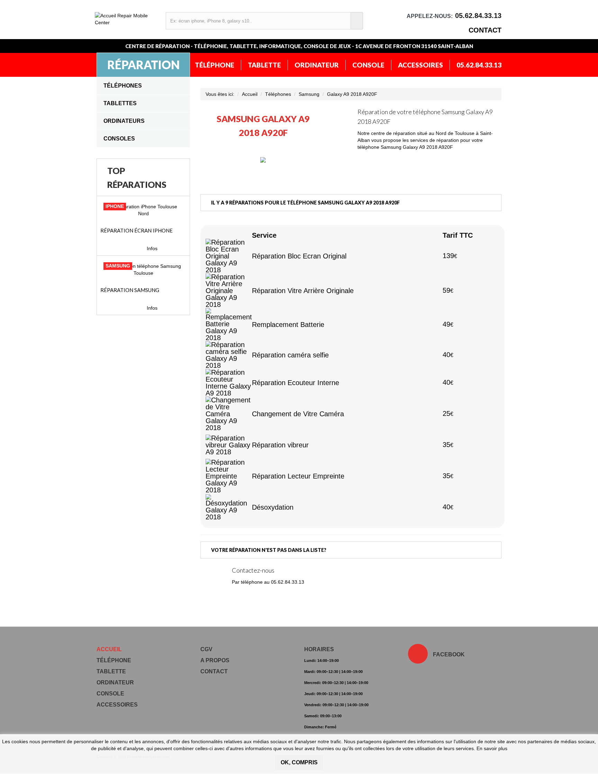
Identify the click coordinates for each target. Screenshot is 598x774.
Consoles (119, 139)
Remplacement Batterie (288, 324)
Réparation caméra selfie (290, 355)
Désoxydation (272, 507)
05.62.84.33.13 (478, 65)
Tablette (264, 65)
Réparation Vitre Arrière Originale (303, 290)
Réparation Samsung (129, 290)
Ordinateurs (124, 121)
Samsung (309, 94)
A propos (214, 660)
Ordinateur (317, 65)
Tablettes (120, 103)
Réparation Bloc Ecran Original (299, 256)
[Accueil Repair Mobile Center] (127, 19)
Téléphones (122, 86)
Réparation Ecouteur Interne (295, 382)
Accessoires (420, 65)
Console (368, 65)
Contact (485, 30)
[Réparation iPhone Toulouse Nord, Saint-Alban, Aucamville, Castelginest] (143, 210)
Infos (152, 248)
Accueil (249, 94)
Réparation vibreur (280, 445)
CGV (206, 649)
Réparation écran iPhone (136, 230)
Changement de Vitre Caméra (298, 414)
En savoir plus (492, 748)
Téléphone (214, 65)
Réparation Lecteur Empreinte (298, 476)
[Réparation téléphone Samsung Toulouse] (143, 269)
